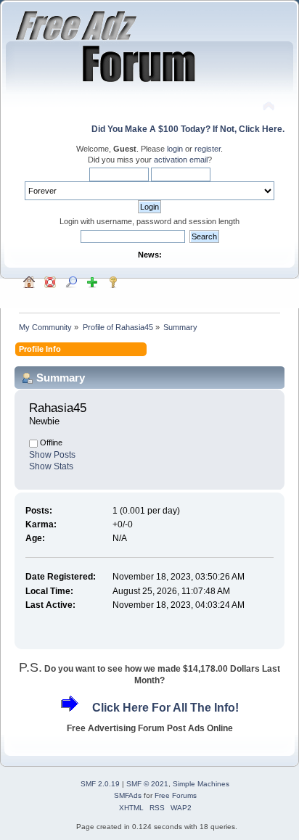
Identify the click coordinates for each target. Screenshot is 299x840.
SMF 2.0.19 (100, 784)
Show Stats (51, 466)
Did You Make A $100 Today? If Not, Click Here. (187, 129)
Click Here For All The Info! (165, 707)
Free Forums (176, 795)
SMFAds (128, 795)
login (175, 148)
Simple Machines (201, 784)
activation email (181, 159)
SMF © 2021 (147, 784)
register (207, 148)
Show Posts (52, 455)
